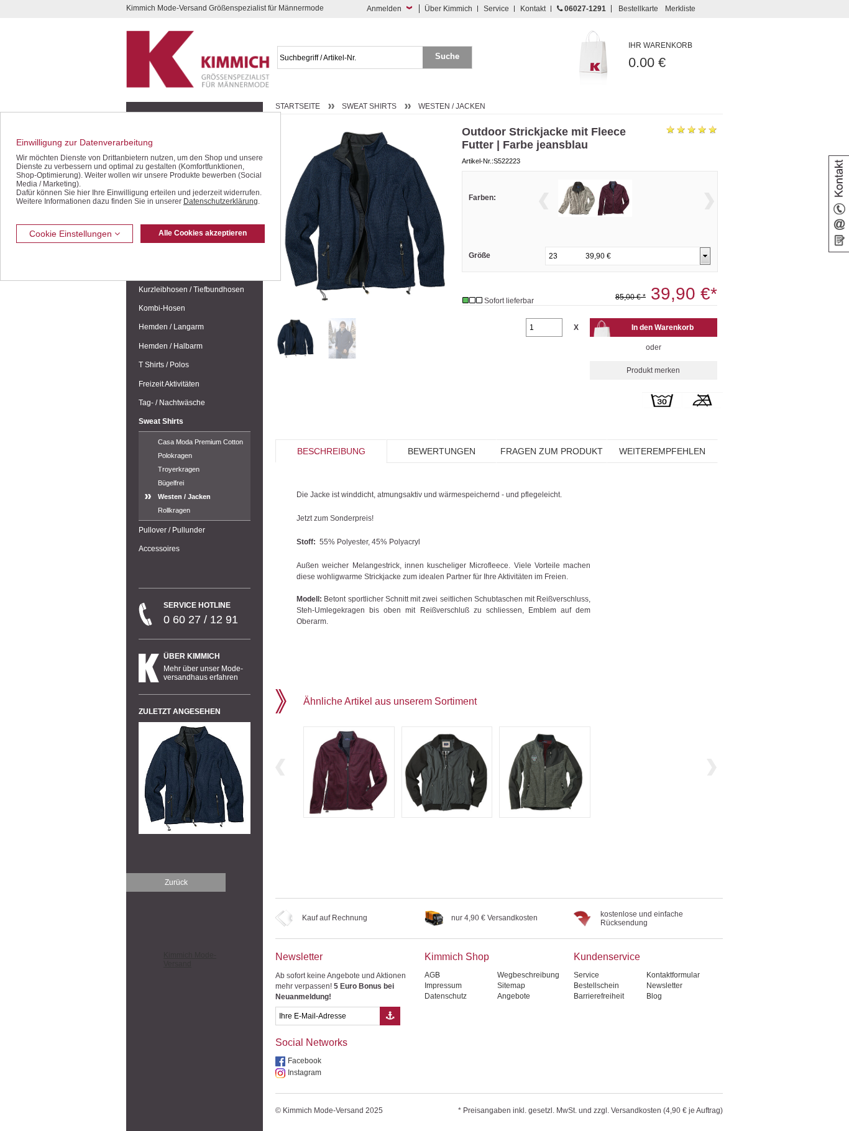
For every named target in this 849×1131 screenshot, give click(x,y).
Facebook (304, 1060)
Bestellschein (596, 985)
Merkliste (680, 9)
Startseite (297, 106)
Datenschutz (445, 996)
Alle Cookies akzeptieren (202, 233)
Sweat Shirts (161, 421)
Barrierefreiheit (599, 996)
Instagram (304, 1072)
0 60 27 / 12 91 (200, 613)
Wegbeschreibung (528, 975)
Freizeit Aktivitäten (169, 384)
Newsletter (299, 956)
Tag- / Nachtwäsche (172, 402)
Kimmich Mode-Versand (189, 959)
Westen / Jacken (184, 496)
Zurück (176, 882)
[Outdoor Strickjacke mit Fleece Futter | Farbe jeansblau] (295, 338)
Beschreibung (331, 451)
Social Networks (311, 1042)
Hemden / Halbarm (171, 346)
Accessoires (159, 548)
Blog (654, 996)
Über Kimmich (448, 9)
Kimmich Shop (456, 956)
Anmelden (384, 8)
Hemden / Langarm (171, 327)
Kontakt (533, 9)
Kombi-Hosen (162, 308)
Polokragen (175, 455)
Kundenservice (607, 956)
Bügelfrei (171, 483)
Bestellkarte (638, 9)
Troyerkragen (179, 469)
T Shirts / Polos (164, 364)
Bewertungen (441, 451)
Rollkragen (174, 510)
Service (496, 9)
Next (709, 201)
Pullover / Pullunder (172, 530)
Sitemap (511, 985)
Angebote (513, 996)
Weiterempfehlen (662, 451)
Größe (479, 255)
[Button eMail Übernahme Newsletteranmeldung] (390, 1016)
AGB (432, 975)
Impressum (443, 985)
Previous (544, 201)
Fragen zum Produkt (551, 451)
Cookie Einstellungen (71, 234)
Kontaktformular (673, 975)
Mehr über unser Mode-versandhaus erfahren (203, 667)
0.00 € (660, 55)
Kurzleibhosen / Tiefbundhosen (191, 289)
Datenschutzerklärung (220, 201)
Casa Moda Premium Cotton (200, 442)
